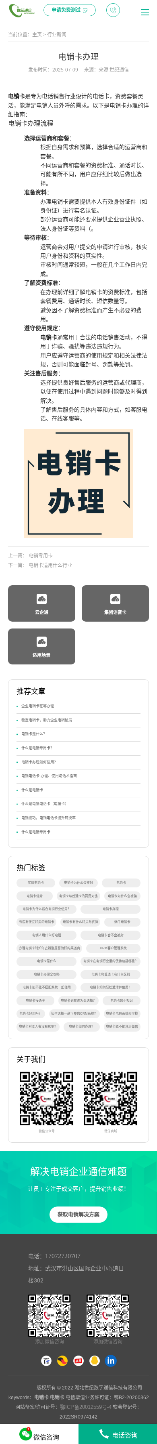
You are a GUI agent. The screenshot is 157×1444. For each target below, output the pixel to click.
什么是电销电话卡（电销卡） (44, 804)
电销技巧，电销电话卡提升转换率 (48, 818)
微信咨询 (46, 1437)
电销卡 (16, 96)
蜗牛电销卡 (122, 922)
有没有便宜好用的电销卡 (36, 922)
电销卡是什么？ (34, 734)
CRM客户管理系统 (113, 948)
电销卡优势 (35, 896)
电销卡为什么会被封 (78, 883)
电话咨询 (125, 1435)
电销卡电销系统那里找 (122, 1013)
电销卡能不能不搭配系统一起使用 (47, 987)
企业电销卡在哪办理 (37, 706)
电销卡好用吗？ (30, 1013)
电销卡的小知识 (121, 1001)
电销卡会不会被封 (111, 935)
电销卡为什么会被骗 (122, 896)
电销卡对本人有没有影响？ (38, 1026)
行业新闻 (56, 35)
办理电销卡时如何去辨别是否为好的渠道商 (49, 948)
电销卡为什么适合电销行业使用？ (47, 909)
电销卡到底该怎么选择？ (78, 1001)
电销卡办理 (111, 909)
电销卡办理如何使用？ (39, 762)
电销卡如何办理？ (82, 1026)
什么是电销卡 (32, 790)
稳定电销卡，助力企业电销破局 (46, 720)
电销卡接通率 (35, 1001)
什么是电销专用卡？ (37, 748)
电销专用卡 (41, 556)
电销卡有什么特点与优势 (80, 922)
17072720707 (63, 1256)
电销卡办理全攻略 (47, 974)
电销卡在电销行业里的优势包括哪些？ (110, 961)
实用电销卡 (36, 883)
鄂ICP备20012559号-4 (86, 1407)
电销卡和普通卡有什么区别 (110, 974)
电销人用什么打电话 (46, 935)
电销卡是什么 (46, 961)
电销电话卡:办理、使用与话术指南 (49, 776)
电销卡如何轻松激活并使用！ (111, 987)
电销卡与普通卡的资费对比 (78, 896)
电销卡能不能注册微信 (122, 1026)
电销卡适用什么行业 (50, 565)
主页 (37, 35)
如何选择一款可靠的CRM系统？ (74, 1013)
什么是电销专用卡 (35, 832)
